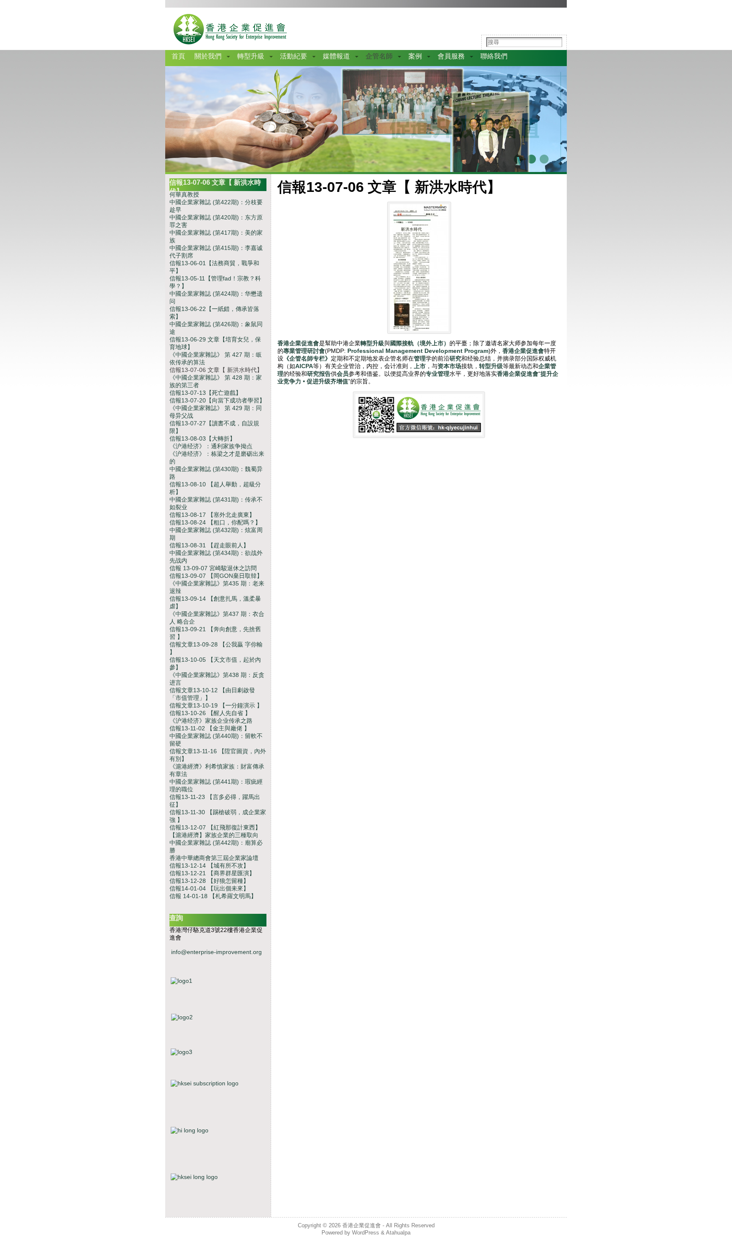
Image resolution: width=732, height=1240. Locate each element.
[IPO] (217, 1061)
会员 (343, 373)
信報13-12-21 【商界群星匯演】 (212, 873)
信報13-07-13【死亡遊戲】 (205, 392)
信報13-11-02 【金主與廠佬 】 (209, 728)
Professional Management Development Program (417, 350)
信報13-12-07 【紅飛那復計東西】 (215, 827)
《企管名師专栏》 (307, 358)
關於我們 (208, 56)
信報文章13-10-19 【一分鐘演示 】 (216, 705)
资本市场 (449, 366)
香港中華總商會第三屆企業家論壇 (213, 857)
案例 (415, 56)
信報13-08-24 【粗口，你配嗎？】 (215, 522)
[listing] (217, 1028)
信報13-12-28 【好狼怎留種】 (209, 880)
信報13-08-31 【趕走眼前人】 (209, 545)
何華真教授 (184, 194)
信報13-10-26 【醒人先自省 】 (210, 713)
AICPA (304, 366)
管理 (420, 358)
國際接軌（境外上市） (419, 343)
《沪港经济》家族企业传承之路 (210, 720)
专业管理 (437, 373)
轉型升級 (250, 56)
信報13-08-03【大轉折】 (202, 438)
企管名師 (379, 56)
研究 (455, 358)
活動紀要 (293, 56)
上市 (420, 366)
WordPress (365, 1232)
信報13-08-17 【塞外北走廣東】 (212, 514)
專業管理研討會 (304, 350)
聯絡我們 (493, 56)
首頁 (178, 56)
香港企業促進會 (298, 343)
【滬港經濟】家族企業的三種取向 (213, 835)
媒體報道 (336, 56)
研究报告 (319, 373)
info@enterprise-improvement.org (216, 952)
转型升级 (491, 366)
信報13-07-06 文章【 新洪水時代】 (216, 369)
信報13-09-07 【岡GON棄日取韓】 (216, 575)
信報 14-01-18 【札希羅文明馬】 (213, 896)
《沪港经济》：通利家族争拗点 (210, 446)
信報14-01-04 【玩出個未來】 (209, 888)
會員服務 (451, 56)
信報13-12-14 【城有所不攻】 (209, 865)
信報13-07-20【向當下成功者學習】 (217, 400)
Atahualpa (398, 1232)
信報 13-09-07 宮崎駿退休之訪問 (213, 568)
